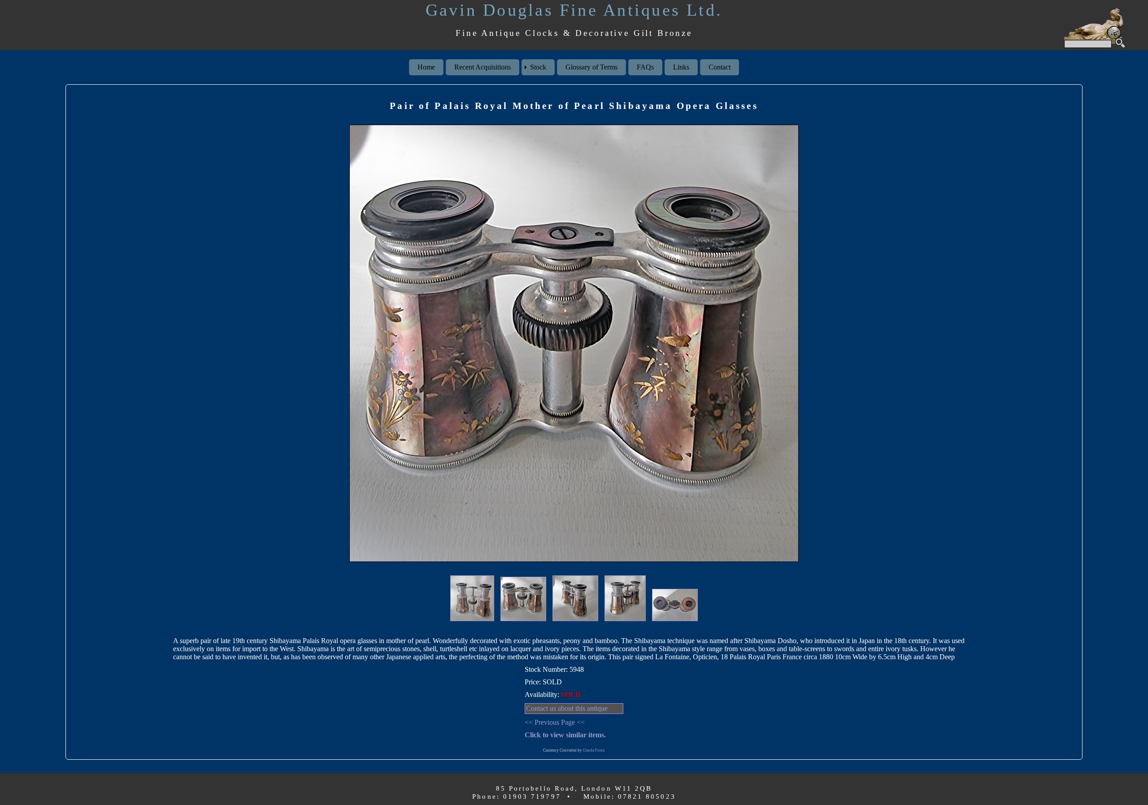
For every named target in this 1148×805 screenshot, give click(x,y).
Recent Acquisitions (482, 67)
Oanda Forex (594, 750)
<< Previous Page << (555, 722)
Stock (538, 67)
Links (681, 67)
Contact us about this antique (567, 708)
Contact (720, 67)
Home (426, 67)
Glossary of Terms (591, 67)
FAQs (645, 67)
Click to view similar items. (565, 735)
